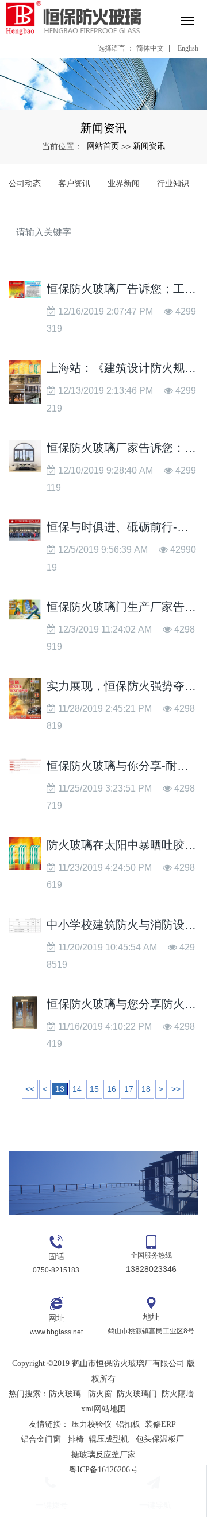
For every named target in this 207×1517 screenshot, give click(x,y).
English (188, 48)
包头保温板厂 (160, 1439)
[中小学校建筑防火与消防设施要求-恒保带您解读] (25, 925)
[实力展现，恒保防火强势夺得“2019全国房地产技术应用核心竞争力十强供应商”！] (25, 698)
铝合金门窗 (41, 1439)
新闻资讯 (149, 145)
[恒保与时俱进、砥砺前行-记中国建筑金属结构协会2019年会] (25, 530)
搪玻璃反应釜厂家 (103, 1454)
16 (111, 1088)
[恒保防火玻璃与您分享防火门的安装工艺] (25, 1012)
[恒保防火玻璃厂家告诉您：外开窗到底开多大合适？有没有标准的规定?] (25, 456)
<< (29, 1088)
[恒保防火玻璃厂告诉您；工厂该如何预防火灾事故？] (25, 289)
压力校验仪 (91, 1424)
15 (94, 1088)
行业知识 (173, 183)
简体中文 (150, 48)
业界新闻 (124, 183)
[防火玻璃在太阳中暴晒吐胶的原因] (25, 853)
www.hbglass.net (56, 1332)
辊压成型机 (109, 1439)
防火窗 (100, 1394)
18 (146, 1088)
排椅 (76, 1439)
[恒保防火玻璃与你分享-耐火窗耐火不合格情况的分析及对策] (25, 766)
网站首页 (103, 145)
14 (77, 1088)
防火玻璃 (65, 1394)
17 (128, 1088)
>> (176, 1088)
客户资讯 (74, 183)
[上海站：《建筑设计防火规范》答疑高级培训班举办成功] (25, 382)
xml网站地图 (103, 1409)
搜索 (175, 232)
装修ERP (160, 1424)
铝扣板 (128, 1424)
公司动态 (25, 183)
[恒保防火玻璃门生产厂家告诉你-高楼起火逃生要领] (25, 609)
